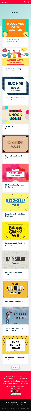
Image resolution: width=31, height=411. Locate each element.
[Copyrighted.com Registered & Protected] (15, 395)
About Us (6, 402)
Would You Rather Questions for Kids (12, 40)
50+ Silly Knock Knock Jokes (13, 128)
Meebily (5, 2)
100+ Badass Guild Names (14, 301)
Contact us (20, 405)
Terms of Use (11, 405)
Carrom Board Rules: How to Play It (15, 157)
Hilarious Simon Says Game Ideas (13, 70)
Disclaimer (14, 402)
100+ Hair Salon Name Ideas (13, 273)
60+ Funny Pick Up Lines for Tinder (14, 186)
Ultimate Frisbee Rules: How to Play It (14, 329)
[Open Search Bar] (25, 2)
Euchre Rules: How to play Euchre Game (15, 99)
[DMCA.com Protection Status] (15, 392)
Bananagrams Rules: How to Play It (15, 244)
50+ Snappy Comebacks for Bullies (15, 358)
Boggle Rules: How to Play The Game (15, 215)
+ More (15, 367)
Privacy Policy (23, 402)
